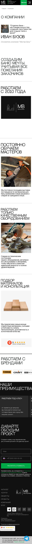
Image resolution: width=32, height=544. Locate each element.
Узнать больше (19, 542)
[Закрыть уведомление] (31, 537)
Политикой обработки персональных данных (16, 471)
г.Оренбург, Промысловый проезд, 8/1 (12, 1)
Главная (4, 8)
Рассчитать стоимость (16, 465)
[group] (7, 372)
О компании (11, 8)
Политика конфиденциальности (10, 524)
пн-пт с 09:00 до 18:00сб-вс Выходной (11, 3)
